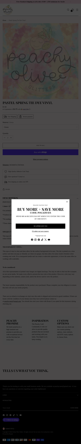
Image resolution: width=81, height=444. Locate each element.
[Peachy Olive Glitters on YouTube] (49, 240)
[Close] (67, 201)
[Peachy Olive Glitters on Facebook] (32, 240)
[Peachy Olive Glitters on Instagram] (35, 240)
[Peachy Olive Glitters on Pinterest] (39, 240)
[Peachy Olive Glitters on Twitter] (45, 240)
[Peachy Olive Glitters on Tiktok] (42, 240)
